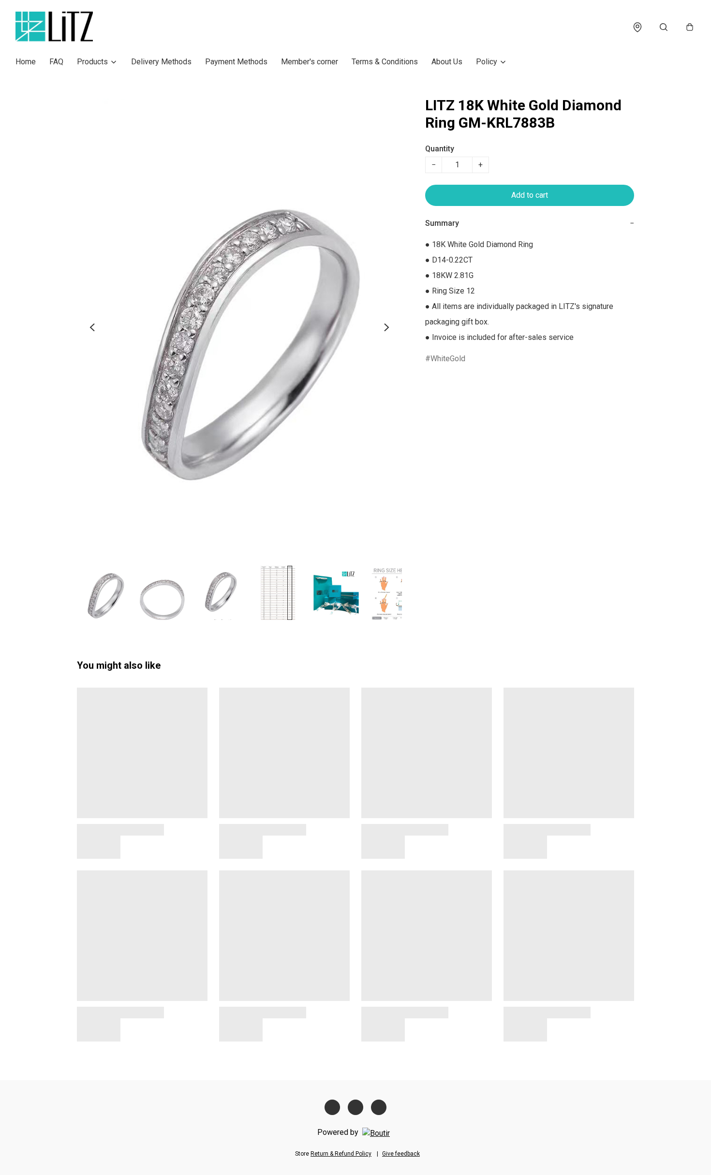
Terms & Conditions (385, 61)
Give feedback (401, 1153)
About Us (446, 61)
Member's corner (309, 61)
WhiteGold (447, 358)
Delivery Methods (161, 61)
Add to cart (529, 195)
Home (25, 61)
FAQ (56, 61)
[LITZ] (54, 27)
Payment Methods (236, 61)
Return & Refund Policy (341, 1153)
